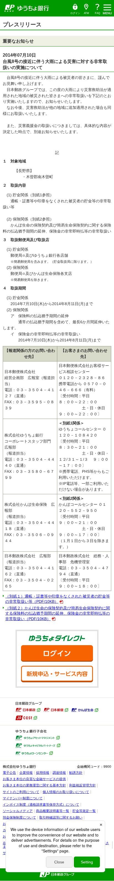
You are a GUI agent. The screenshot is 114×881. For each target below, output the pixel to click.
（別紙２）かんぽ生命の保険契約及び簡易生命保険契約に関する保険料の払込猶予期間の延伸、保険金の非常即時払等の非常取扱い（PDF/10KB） (57, 613)
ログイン (75, 9)
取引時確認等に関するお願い (60, 817)
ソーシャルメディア (18, 811)
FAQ (97, 13)
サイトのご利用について (21, 792)
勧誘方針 (75, 773)
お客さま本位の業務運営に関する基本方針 (34, 785)
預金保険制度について (19, 817)
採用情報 (42, 773)
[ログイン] (57, 653)
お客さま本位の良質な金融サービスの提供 (34, 779)
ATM (85, 9)
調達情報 (59, 773)
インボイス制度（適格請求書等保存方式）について (41, 805)
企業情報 (26, 773)
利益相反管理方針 (82, 785)
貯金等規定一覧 (84, 811)
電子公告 (9, 773)
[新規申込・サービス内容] (57, 674)
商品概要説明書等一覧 (52, 811)
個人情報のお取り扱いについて (66, 792)
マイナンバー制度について (23, 798)
